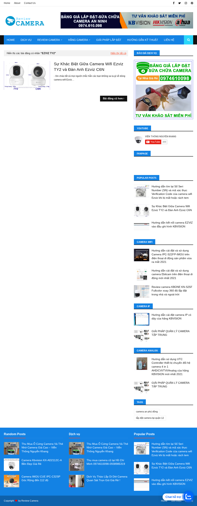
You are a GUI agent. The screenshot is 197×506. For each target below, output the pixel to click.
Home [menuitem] (11, 39)
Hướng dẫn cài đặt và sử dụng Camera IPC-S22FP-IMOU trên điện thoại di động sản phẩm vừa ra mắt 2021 (172, 256)
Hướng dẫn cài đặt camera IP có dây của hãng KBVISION (171, 316)
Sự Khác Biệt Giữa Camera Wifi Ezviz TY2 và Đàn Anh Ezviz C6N (88, 67)
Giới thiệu (176, 500)
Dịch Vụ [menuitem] (26, 39)
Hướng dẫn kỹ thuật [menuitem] (142, 39)
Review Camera (29, 500)
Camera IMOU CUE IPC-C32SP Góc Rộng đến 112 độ (41, 478)
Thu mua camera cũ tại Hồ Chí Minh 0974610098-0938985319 (106, 462)
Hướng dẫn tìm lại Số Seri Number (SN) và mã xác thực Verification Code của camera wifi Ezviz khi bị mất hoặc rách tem (172, 192)
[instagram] (186, 3)
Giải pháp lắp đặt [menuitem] (108, 39)
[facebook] (173, 3)
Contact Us (30, 3)
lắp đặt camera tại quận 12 (150, 418)
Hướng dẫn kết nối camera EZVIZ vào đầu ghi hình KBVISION (172, 224)
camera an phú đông (147, 411)
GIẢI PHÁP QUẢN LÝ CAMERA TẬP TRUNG (170, 333)
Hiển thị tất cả (118, 53)
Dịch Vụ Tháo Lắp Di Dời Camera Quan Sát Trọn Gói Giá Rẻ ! (107, 478)
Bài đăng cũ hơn (113, 98)
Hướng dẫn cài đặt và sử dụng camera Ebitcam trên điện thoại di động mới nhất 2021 (172, 274)
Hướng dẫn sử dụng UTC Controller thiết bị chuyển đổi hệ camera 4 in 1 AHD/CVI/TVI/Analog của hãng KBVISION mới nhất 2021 (171, 367)
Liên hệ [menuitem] (169, 39)
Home (7, 3)
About (17, 3)
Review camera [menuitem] (48, 39)
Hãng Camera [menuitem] (78, 39)
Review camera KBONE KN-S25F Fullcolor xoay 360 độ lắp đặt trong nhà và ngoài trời (172, 290)
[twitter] (179, 3)
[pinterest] (191, 3)
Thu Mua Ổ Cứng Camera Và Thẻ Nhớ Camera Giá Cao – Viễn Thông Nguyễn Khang (42, 447)
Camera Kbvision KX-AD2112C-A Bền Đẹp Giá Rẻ (42, 462)
